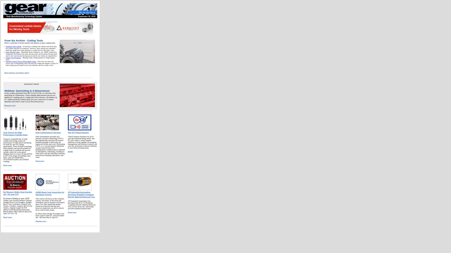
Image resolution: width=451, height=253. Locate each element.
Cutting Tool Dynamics (13, 58)
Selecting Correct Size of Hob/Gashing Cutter (21, 61)
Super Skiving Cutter (13, 52)
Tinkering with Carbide (13, 46)
